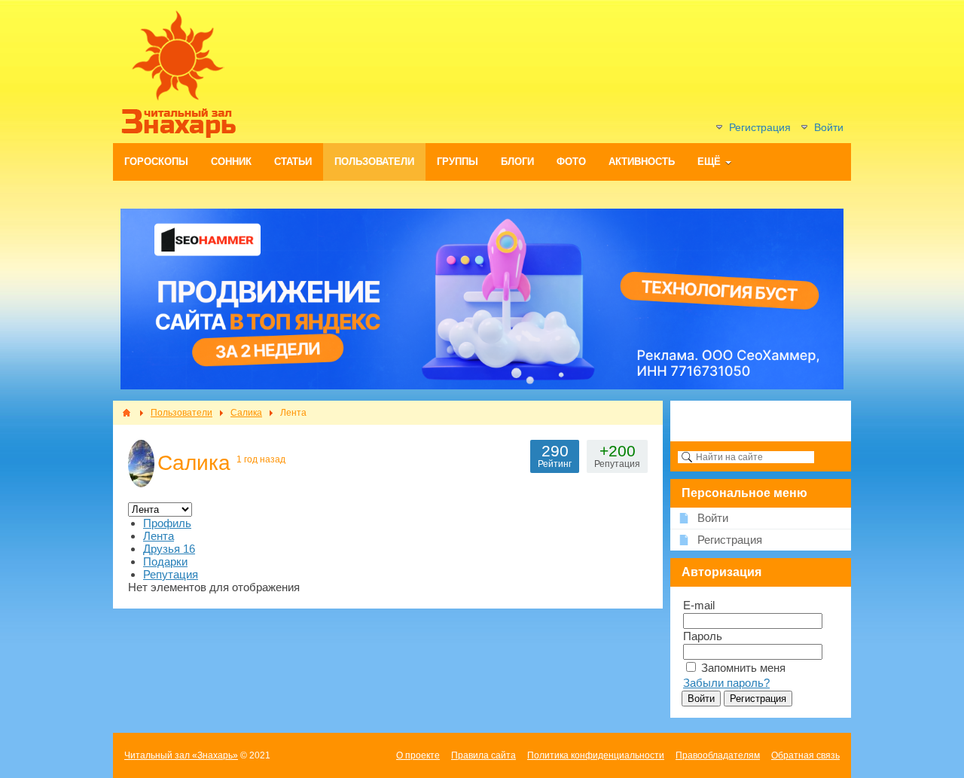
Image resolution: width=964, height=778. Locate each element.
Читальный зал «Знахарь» (181, 755)
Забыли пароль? (726, 682)
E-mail (699, 605)
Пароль (702, 636)
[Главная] (126, 413)
